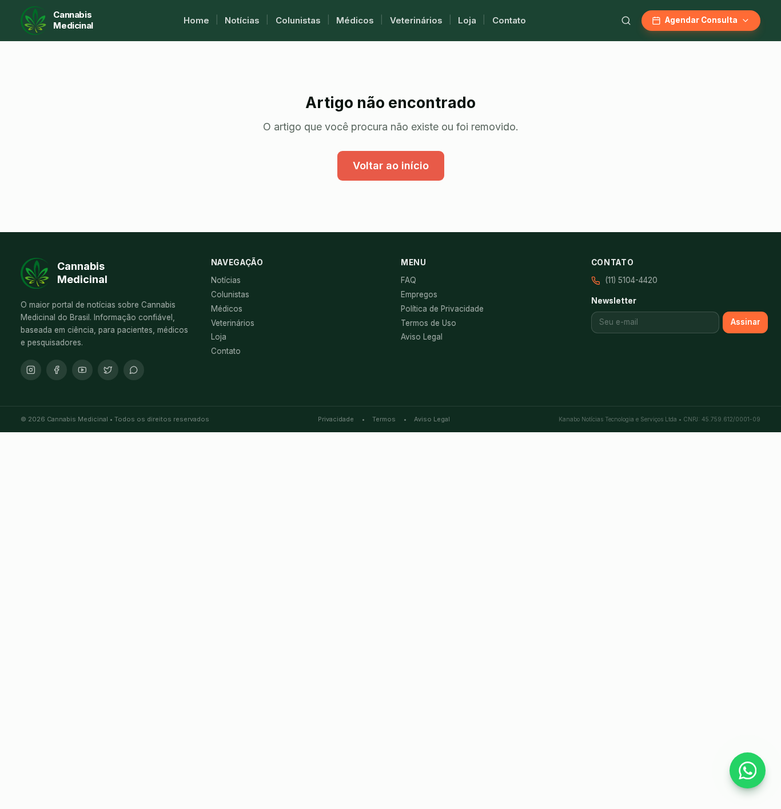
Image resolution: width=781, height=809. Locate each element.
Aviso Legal (422, 336)
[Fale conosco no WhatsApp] (748, 770)
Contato (509, 20)
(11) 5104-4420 (631, 280)
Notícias (242, 20)
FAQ (408, 280)
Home (196, 20)
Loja (467, 20)
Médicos (355, 20)
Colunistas (298, 20)
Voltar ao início (391, 166)
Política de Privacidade (442, 308)
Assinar (745, 321)
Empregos (419, 294)
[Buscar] (626, 20)
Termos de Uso (428, 323)
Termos (384, 419)
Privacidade (336, 419)
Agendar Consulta (701, 20)
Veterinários (416, 20)
